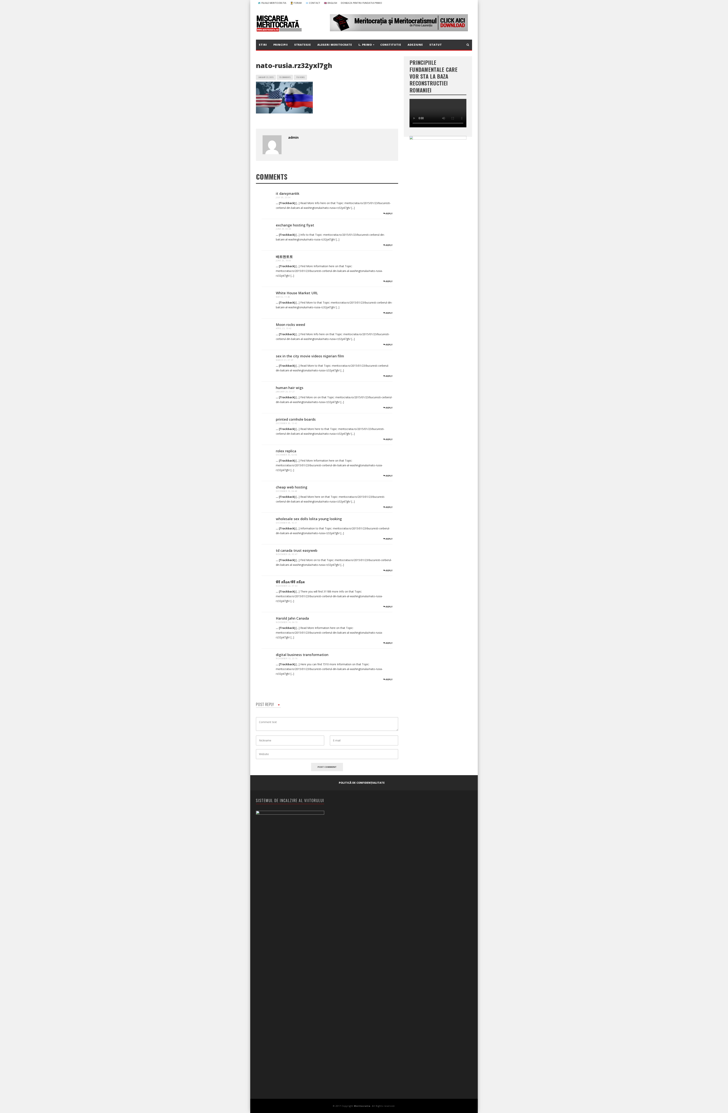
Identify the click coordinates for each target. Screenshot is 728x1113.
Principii (280, 44)
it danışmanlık (287, 193)
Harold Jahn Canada (292, 618)
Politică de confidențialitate (362, 782)
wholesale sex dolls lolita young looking (309, 519)
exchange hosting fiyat (295, 225)
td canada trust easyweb (296, 550)
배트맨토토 (284, 256)
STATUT (435, 44)
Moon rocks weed (290, 324)
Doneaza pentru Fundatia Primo (361, 3)
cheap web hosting (291, 487)
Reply (388, 213)
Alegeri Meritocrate (334, 44)
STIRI (263, 44)
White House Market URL (297, 293)
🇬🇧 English (330, 3)
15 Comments (285, 77)
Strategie (302, 44)
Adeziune (415, 44)
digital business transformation (302, 654)
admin (293, 137)
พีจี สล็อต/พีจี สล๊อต (290, 582)
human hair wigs (289, 387)
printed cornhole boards (296, 419)
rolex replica (286, 451)
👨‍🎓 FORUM (296, 3)
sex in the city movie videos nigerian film (310, 356)
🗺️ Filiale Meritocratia (272, 3)
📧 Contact (313, 3)
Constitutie (390, 44)
